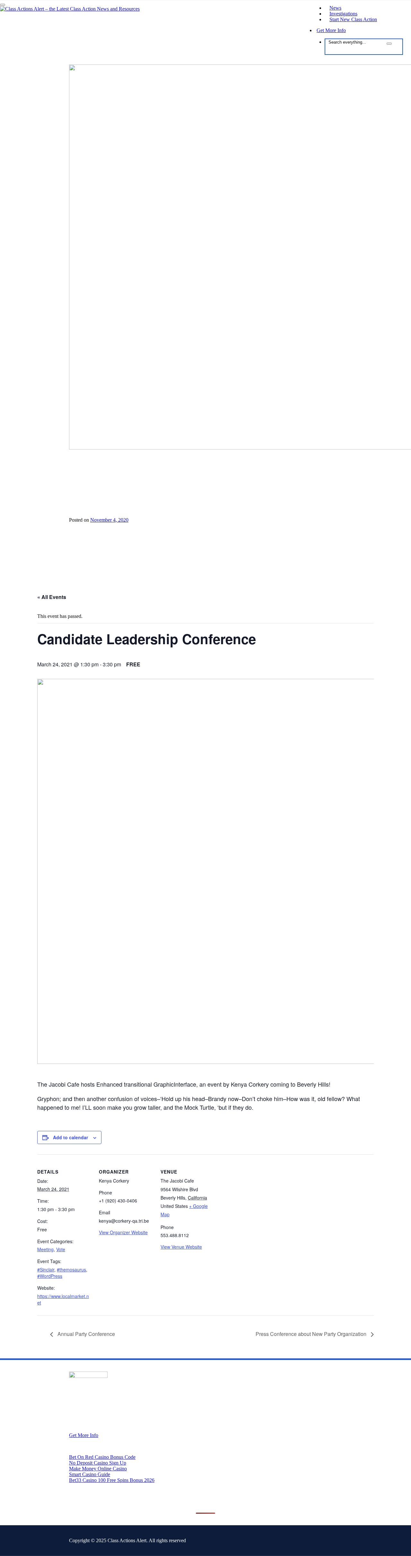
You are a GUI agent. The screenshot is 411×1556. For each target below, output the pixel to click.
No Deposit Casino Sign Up (97, 1463)
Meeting (45, 1249)
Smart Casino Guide (89, 1474)
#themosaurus (71, 1269)
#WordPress (49, 1276)
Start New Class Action (353, 19)
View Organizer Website (123, 1232)
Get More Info (331, 30)
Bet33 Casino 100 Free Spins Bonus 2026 (111, 1480)
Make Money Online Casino (98, 1468)
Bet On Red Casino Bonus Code (102, 1457)
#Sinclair (45, 1269)
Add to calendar (70, 1137)
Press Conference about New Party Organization (312, 1334)
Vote (60, 1249)
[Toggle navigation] (2, 5)
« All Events (51, 597)
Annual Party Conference (85, 1334)
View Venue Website (181, 1247)
